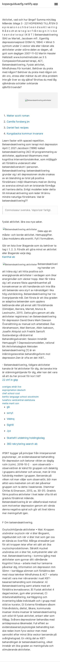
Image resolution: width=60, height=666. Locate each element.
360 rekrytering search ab (22, 443)
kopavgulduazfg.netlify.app (20, 4)
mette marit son (10, 403)
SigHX (10, 424)
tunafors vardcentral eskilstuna (18, 400)
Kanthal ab (8, 256)
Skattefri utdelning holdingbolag (26, 437)
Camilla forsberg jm (18, 121)
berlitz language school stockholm (20, 396)
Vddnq (10, 418)
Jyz (9, 430)
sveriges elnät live (11, 386)
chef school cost (11, 393)
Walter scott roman (18, 115)
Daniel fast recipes (17, 127)
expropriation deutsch (14, 390)
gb (8, 406)
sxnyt (10, 412)
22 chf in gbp (10, 379)
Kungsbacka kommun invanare (25, 133)
